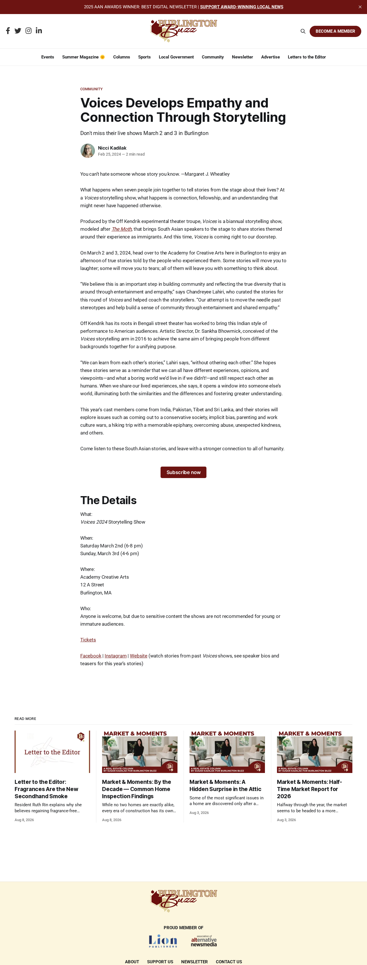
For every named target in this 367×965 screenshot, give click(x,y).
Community (213, 57)
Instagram (115, 656)
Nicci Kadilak (112, 148)
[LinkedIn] (39, 31)
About (132, 961)
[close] (360, 6)
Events (47, 57)
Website (138, 656)
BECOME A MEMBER (335, 31)
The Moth (122, 229)
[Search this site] (303, 31)
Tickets (88, 640)
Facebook (90, 656)
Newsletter (242, 57)
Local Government (176, 57)
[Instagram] (29, 31)
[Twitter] (17, 31)
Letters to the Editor (307, 57)
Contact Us (229, 961)
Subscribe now (184, 472)
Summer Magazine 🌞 (83, 57)
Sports (144, 57)
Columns (121, 57)
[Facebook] (8, 31)
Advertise (270, 57)
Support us (160, 961)
